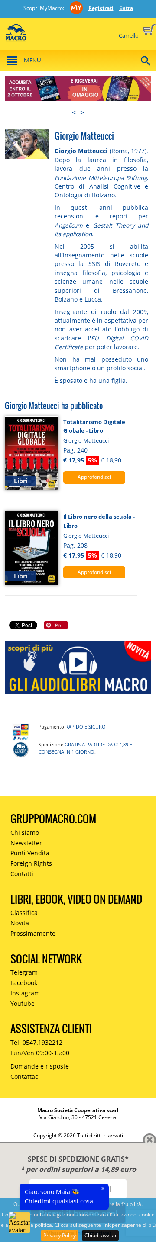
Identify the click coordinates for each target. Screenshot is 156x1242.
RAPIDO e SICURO (85, 726)
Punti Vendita (29, 853)
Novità (19, 923)
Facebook (23, 983)
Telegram (24, 972)
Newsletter (26, 843)
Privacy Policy (59, 1235)
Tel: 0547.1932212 (36, 1042)
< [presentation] (74, 112)
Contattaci (25, 1076)
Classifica (24, 912)
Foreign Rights (31, 863)
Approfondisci (94, 477)
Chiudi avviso (100, 1235)
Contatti (21, 874)
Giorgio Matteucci (86, 440)
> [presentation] (82, 112)
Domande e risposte (39, 1066)
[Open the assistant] (19, 1222)
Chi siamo (24, 832)
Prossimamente (32, 933)
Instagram (25, 993)
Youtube (22, 1003)
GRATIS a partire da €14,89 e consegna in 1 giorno (85, 748)
